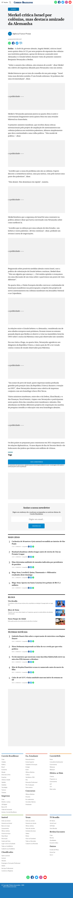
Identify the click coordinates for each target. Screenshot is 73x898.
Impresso (6, 796)
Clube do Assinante (7, 809)
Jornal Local (53, 823)
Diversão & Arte (6, 774)
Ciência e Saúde (6, 779)
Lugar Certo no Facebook (8, 843)
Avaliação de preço (31, 831)
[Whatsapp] (9, 44)
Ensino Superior (30, 762)
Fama (51, 759)
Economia (4, 769)
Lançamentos (5, 828)
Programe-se (53, 779)
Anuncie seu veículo (31, 823)
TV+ (51, 786)
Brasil (3, 767)
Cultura (28, 774)
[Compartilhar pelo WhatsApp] (33, 547)
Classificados (7, 852)
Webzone (52, 767)
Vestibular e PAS (30, 777)
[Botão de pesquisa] (10, 2)
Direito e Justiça (6, 802)
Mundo (3, 772)
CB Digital (4, 804)
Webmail (52, 769)
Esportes (4, 777)
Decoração (4, 838)
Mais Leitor (53, 789)
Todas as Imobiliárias (7, 846)
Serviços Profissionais (7, 868)
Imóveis (4, 858)
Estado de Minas (54, 849)
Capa (3, 759)
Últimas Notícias (30, 772)
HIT (51, 784)
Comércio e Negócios (7, 871)
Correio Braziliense (10, 756)
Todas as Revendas (31, 841)
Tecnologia (4, 787)
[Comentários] (20, 44)
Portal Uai (52, 852)
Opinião (4, 782)
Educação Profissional (31, 782)
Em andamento (30, 799)
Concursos (30, 791)
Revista (52, 838)
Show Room (5, 836)
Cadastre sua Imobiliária (8, 849)
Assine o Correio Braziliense (9, 812)
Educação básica (30, 759)
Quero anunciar (6, 855)
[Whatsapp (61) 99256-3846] (55, 3)
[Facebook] (59, 3)
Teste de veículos (30, 828)
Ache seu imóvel (6, 821)
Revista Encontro (57, 832)
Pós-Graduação (30, 785)
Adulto (3, 865)
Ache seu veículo (30, 821)
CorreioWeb (55, 756)
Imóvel (5, 817)
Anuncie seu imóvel (7, 823)
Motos (27, 836)
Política (4, 764)
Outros (53, 846)
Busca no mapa (6, 826)
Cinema (52, 776)
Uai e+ (51, 855)
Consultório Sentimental (56, 762)
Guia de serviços (6, 833)
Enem (27, 769)
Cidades (4, 762)
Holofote (4, 785)
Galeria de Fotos (6, 841)
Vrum (28, 817)
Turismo (4, 790)
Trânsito (4, 792)
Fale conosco (29, 787)
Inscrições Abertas (31, 802)
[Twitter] (17, 44)
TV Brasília (54, 817)
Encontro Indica (54, 843)
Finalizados (29, 804)
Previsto (28, 797)
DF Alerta (52, 821)
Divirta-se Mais (56, 773)
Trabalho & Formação (31, 764)
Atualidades (53, 840)
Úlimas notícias (6, 831)
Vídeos (27, 833)
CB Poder (52, 826)
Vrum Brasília (53, 828)
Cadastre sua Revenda (32, 843)
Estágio (28, 767)
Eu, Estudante (32, 756)
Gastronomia (53, 764)
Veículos (4, 860)
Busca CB (4, 807)
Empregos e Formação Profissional (11, 863)
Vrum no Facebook (31, 838)
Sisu (27, 779)
